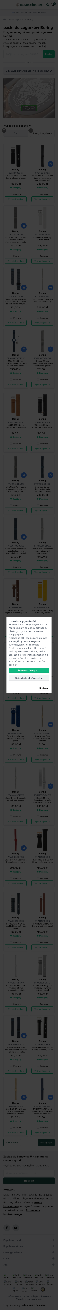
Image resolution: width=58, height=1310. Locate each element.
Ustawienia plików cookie (29, 678)
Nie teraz (43, 688)
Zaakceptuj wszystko (29, 670)
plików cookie (24, 627)
